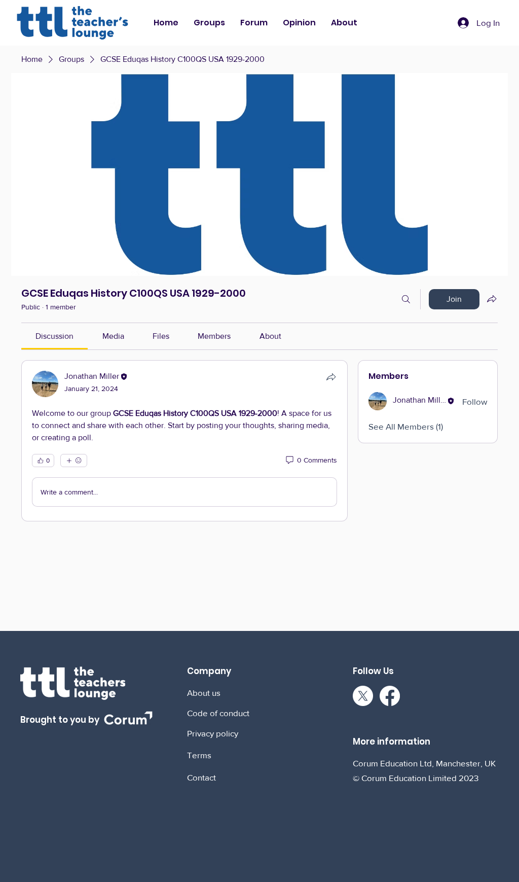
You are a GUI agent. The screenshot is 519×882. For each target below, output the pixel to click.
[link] (54, 336)
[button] (209, 22)
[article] (184, 440)
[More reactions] (73, 460)
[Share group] (492, 299)
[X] (363, 696)
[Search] (406, 299)
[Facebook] (390, 696)
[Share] (331, 377)
